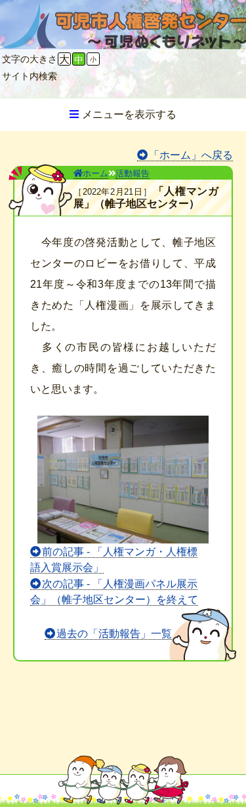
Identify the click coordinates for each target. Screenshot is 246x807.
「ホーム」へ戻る (191, 155)
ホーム (95, 173)
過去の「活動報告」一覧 (114, 633)
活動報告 (132, 173)
